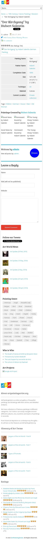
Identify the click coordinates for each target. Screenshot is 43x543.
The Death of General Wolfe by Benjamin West (21, 354)
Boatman (28, 306)
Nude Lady (7, 336)
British (13, 310)
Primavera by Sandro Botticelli (15, 357)
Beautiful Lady (25, 303)
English (26, 314)
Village (34, 340)
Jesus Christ (8, 333)
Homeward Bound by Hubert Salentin (20, 133)
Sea (5, 340)
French (30, 318)
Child (20, 310)
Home (3, 14)
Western (35, 14)
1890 (31, 73)
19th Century (13, 14)
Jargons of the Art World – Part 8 (19, 436)
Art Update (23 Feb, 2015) (18, 252)
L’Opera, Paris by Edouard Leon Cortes (16, 507)
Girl (31, 321)
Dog (11, 314)
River (34, 336)
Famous (7, 318)
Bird (14, 306)
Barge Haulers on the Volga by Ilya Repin (17, 512)
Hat (5, 325)
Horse (18, 325)
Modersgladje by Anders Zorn (13, 493)
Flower (22, 318)
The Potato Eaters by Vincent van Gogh (16, 521)
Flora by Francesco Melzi (11, 529)
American (7, 303)
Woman (7, 344)
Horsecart (26, 325)
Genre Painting (24, 14)
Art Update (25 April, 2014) (19, 279)
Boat (20, 306)
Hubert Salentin (28, 112)
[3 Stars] (6, 45)
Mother (30, 333)
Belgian (6, 306)
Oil (30, 87)
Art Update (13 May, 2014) (19, 261)
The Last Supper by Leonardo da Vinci (18, 359)
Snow (12, 340)
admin (5, 34)
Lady (16, 333)
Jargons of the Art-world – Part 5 (19, 471)
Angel (16, 303)
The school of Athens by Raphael (16, 362)
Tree (27, 340)
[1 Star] (2, 45)
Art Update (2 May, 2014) (18, 270)
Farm (14, 318)
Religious (27, 336)
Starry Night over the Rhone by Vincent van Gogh (20, 498)
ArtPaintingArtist (10, 2)
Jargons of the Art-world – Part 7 (19, 445)
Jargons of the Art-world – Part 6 (19, 462)
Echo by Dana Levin (10, 526)
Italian (24, 329)
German (16, 104)
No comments (7, 40)
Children (8, 104)
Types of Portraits (14, 454)
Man (28, 104)
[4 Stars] (7, 45)
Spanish (19, 340)
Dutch (18, 314)
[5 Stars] (9, 45)
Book (6, 310)
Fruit (5, 321)
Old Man (17, 336)
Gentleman (14, 321)
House (22, 104)
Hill (11, 325)
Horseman (7, 329)
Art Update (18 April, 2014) (19, 288)
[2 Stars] (4, 45)
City (5, 314)
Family (34, 314)
